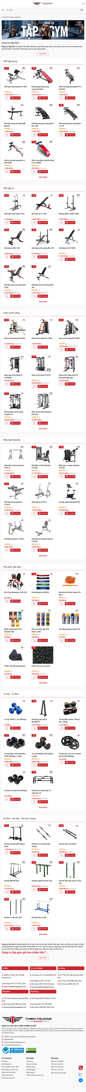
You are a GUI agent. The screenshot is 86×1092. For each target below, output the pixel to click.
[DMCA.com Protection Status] (31, 1050)
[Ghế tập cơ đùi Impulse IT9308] (43, 454)
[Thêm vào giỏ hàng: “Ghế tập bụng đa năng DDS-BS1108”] (34, 134)
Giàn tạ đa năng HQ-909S (14, 338)
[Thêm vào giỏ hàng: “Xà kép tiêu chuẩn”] (34, 928)
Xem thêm (43, 53)
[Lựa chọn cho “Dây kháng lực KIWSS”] (34, 603)
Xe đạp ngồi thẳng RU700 (69, 502)
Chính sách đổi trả (7, 1075)
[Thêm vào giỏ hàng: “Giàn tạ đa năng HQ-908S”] (61, 349)
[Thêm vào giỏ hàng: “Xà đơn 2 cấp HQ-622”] (6, 928)
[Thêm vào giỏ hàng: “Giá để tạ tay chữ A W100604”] (34, 728)
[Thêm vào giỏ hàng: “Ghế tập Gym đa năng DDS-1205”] (6, 296)
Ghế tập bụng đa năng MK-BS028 (15, 124)
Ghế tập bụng (10, 61)
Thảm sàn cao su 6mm (41, 666)
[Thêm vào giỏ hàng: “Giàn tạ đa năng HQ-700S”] (34, 347)
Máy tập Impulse (11, 440)
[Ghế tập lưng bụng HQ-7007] (15, 75)
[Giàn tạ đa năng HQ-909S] (15, 327)
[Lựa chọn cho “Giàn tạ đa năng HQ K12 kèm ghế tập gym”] (61, 384)
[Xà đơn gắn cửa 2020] (70, 833)
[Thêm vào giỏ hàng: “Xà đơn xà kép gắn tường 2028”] (6, 852)
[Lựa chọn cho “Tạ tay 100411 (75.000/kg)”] (6, 728)
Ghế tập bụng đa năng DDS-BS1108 (43, 124)
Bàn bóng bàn (31, 1069)
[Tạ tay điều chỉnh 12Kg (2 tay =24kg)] (70, 708)
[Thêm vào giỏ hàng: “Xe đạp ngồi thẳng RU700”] (61, 513)
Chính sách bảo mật (8, 1078)
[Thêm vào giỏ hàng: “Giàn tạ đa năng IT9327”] (34, 386)
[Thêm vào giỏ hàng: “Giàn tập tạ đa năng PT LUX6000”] (6, 384)
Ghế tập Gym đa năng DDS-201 (43, 286)
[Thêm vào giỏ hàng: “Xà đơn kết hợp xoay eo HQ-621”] (61, 892)
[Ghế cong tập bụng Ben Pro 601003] (70, 75)
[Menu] (3, 9)
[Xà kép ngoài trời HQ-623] (43, 869)
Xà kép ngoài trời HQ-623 (42, 881)
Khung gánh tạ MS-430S (69, 214)
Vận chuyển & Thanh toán (10, 1067)
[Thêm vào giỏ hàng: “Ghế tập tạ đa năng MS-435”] (34, 256)
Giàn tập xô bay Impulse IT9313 (14, 466)
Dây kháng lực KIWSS (40, 592)
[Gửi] (82, 10)
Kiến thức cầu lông (57, 1067)
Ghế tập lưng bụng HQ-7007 (15, 87)
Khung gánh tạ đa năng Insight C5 (13, 413)
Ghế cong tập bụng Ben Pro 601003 (70, 88)
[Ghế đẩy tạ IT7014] (43, 491)
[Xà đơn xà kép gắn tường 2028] (15, 833)
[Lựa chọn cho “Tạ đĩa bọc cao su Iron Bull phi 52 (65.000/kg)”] (61, 762)
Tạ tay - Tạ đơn (11, 694)
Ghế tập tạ (8, 188)
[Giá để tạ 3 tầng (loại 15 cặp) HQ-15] (43, 779)
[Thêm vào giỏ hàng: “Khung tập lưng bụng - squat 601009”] (34, 98)
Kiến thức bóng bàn (57, 1061)
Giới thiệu (5, 1061)
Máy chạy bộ (30, 1072)
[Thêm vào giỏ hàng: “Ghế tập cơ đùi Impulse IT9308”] (34, 476)
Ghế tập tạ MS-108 (12, 248)
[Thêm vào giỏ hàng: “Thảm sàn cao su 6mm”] (34, 677)
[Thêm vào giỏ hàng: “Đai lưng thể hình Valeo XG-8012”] (61, 603)
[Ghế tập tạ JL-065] (43, 202)
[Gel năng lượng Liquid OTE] (70, 618)
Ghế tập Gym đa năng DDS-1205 (15, 286)
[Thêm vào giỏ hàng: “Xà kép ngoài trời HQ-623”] (34, 889)
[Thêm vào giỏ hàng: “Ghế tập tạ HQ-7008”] (61, 259)
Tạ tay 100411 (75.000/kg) (15, 719)
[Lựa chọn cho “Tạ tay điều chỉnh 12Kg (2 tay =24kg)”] (61, 728)
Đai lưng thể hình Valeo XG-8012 (70, 593)
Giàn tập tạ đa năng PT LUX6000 (13, 376)
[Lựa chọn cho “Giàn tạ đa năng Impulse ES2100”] (34, 423)
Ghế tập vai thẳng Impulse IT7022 (42, 540)
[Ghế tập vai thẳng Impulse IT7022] (43, 528)
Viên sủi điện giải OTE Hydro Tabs (40, 630)
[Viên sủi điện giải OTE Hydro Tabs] (43, 618)
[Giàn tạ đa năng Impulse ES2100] (43, 401)
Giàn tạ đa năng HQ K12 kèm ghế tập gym (68, 376)
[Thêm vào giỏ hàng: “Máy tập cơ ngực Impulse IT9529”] (61, 476)
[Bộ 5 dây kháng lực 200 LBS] (15, 581)
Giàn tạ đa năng (11, 313)
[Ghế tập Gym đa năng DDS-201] (43, 274)
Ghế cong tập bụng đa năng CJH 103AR (43, 161)
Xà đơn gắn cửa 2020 (67, 844)
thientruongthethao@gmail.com (14, 1042)
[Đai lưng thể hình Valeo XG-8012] (70, 581)
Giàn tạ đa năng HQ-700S (42, 338)
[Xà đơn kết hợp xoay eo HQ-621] (70, 869)
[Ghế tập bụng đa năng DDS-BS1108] (43, 112)
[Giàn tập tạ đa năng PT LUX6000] (15, 364)
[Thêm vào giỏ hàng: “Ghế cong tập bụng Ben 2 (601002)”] (6, 171)
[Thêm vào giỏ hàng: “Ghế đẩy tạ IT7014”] (34, 513)
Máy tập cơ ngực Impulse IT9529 (69, 466)
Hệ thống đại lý (6, 1064)
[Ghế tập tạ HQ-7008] (70, 237)
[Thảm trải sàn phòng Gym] (15, 655)
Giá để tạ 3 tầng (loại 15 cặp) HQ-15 (41, 791)
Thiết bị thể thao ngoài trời (35, 1075)
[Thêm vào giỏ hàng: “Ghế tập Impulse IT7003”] (6, 550)
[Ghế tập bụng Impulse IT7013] (15, 491)
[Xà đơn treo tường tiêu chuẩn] (43, 833)
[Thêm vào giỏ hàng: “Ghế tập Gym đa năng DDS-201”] (34, 296)
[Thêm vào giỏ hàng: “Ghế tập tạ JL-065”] (34, 222)
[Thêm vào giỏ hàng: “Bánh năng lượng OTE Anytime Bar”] (6, 640)
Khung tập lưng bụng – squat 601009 (41, 88)
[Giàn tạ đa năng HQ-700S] (43, 327)
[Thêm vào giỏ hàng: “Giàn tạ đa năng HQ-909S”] (6, 347)
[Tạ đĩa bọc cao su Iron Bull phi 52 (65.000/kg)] (70, 742)
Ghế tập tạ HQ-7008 (67, 248)
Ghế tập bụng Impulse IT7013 (13, 503)
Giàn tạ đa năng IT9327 (41, 375)
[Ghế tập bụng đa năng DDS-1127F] (70, 112)
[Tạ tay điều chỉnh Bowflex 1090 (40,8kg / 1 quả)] (15, 742)
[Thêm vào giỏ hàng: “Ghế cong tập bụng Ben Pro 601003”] (61, 98)
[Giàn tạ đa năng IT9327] (43, 364)
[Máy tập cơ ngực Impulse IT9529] (70, 454)
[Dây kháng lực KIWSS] (43, 581)
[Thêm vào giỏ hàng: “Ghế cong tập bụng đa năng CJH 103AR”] (34, 171)
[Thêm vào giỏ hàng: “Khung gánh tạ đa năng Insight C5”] (6, 423)
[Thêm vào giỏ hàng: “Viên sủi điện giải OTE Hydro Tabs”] (34, 640)
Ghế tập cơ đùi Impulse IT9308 (41, 466)
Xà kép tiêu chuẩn (39, 917)
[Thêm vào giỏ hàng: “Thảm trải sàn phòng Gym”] (6, 677)
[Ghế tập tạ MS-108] (15, 237)
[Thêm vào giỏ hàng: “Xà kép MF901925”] (6, 892)
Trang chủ (5, 17)
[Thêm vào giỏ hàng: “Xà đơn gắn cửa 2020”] (61, 855)
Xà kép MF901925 (11, 881)
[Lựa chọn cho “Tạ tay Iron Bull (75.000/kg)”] (6, 799)
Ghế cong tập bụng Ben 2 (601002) (14, 161)
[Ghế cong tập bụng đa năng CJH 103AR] (43, 149)
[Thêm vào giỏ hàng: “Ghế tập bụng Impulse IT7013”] (6, 513)
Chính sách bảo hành (8, 1072)
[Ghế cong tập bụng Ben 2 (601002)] (15, 149)
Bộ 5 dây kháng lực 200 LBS (15, 592)
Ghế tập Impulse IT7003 (14, 539)
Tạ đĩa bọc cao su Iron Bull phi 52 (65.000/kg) (70, 755)
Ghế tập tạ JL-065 (39, 214)
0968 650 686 (8, 1039)
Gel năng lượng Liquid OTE (69, 629)
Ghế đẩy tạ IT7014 (39, 502)
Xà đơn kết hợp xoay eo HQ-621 (70, 882)
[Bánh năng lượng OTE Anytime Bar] (15, 618)
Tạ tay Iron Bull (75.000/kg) (15, 790)
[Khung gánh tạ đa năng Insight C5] (15, 401)
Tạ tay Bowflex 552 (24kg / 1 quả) (42, 755)
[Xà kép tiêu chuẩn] (43, 906)
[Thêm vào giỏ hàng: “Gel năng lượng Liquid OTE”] (61, 640)
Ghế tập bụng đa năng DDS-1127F (70, 124)
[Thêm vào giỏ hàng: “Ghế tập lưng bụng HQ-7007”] (6, 98)
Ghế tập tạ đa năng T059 (14, 214)
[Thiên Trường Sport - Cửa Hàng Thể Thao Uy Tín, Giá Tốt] (43, 4)
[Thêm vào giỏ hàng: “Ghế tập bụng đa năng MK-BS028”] (6, 134)
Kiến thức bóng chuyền (58, 1073)
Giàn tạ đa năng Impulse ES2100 (41, 413)
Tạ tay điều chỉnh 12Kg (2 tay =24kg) (69, 720)
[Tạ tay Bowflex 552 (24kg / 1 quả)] (43, 742)
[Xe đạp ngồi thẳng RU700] (70, 491)
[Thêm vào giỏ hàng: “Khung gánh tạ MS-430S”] (61, 222)
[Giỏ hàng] (83, 4)
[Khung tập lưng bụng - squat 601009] (43, 75)
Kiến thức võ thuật (57, 1069)
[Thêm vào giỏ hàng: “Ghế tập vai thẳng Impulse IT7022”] (34, 550)
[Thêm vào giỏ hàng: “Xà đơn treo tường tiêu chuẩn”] (34, 855)
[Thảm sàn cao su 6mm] (43, 655)
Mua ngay (17, 97)
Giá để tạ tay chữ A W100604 (39, 720)
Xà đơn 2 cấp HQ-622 (13, 917)
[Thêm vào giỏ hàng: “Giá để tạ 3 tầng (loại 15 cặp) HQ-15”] (34, 801)
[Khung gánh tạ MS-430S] (70, 202)
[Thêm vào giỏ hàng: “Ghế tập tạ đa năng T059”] (6, 222)
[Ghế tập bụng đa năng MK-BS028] (15, 112)
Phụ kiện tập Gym (12, 567)
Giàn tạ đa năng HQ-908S (69, 338)
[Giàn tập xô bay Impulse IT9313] (15, 454)
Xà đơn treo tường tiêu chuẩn (41, 845)
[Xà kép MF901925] (15, 869)
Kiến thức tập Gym (57, 1064)
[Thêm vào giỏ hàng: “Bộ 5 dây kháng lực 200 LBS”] (6, 601)
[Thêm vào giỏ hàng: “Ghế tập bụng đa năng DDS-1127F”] (61, 134)
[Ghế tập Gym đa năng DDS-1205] (15, 274)
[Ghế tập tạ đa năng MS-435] (43, 237)
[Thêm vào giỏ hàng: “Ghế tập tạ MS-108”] (6, 256)
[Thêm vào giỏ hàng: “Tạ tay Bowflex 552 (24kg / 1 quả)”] (34, 765)
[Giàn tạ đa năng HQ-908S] (70, 327)
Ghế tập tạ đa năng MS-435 (43, 248)
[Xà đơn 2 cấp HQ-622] (15, 906)
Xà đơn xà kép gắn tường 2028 (14, 845)
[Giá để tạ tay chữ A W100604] (43, 708)
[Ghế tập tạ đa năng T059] (15, 202)
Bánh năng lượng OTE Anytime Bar (13, 630)
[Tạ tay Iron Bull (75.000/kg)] (15, 779)
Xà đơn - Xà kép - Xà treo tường (19, 818)
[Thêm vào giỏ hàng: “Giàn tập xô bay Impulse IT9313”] (6, 476)
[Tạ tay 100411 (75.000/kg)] (15, 708)
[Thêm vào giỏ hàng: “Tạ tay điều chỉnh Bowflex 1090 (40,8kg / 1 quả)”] (6, 765)
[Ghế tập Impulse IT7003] (15, 528)
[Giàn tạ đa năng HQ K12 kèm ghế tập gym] (70, 364)
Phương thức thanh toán (10, 1069)
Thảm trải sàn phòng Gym (14, 666)
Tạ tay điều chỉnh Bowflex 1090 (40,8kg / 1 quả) (14, 755)
